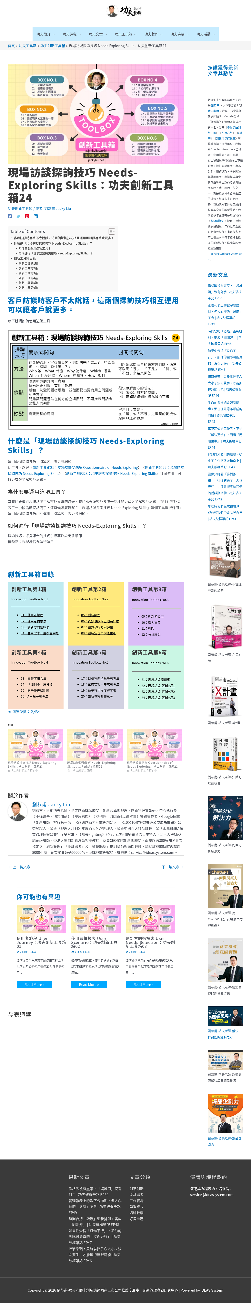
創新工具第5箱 (28, 283)
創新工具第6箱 (28, 287)
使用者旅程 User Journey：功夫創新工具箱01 (41, 942)
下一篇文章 (173, 866)
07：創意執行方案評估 (97, 627)
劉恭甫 (215, 105)
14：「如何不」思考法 (37, 684)
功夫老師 (213, 111)
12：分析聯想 (151, 634)
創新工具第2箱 (28, 268)
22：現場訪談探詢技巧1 (158, 685)
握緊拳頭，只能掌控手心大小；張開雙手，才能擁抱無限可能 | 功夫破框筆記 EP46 (95, 1254)
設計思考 (136, 1194)
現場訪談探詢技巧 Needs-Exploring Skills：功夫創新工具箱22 (91, 764)
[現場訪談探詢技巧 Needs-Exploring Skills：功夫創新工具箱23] (35, 745)
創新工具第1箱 (28, 263)
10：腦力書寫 (151, 622)
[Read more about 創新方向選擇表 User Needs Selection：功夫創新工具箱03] (150, 918)
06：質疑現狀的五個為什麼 (100, 621)
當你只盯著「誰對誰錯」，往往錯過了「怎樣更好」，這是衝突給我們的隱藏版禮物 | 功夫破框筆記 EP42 (225, 486)
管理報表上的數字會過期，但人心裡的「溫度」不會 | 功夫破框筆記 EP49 (95, 1206)
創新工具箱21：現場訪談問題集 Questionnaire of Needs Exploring (85, 467)
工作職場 (136, 1200)
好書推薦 (136, 1218)
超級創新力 (217, 221)
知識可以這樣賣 (225, 138)
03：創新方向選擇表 (35, 627)
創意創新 (136, 1188)
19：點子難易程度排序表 (98, 690)
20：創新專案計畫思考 (97, 696)
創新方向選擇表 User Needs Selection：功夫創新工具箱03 (150, 942)
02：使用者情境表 (33, 621)
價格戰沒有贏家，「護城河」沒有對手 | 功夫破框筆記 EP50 (225, 291)
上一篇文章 (19, 866)
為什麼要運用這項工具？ (35, 248)
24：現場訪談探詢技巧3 (158, 697)
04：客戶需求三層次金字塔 (40, 633)
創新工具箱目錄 (25, 258)
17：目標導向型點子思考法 (100, 678)
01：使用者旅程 (32, 615)
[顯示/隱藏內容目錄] (109, 231)
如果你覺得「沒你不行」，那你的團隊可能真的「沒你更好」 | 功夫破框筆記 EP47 (95, 1236)
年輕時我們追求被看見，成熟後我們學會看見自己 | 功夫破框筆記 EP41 (225, 512)
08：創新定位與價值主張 (98, 633)
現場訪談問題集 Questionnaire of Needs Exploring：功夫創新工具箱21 (152, 764)
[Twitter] (18, 215)
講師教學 (136, 1212)
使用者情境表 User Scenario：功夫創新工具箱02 (94, 942)
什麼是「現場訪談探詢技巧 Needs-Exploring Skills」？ (53, 243)
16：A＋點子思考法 (34, 696)
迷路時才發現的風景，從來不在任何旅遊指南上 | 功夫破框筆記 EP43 (225, 460)
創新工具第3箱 (28, 273)
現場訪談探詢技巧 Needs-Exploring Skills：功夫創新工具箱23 (32, 764)
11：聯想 (147, 628)
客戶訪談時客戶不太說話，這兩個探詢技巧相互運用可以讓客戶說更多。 (64, 237)
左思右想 (227, 133)
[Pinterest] (27, 215)
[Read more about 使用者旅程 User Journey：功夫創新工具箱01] (41, 918)
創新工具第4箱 (28, 278)
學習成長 (136, 1206)
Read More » (35, 984)
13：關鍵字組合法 (33, 678)
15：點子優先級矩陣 (35, 690)
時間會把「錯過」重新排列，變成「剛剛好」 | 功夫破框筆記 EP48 (225, 337)
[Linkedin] (36, 215)
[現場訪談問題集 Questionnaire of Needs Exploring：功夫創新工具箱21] (154, 745)
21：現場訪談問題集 (155, 679)
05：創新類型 (90, 615)
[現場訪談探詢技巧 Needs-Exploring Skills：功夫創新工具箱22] (95, 745)
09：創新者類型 (152, 616)
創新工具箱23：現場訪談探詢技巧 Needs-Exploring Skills (111, 473)
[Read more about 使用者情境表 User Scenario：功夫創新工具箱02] (96, 918)
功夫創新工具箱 (20, 208)
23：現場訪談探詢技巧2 (158, 691)
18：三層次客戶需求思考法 (100, 684)
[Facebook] (10, 215)
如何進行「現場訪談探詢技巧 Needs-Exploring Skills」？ (56, 253)
